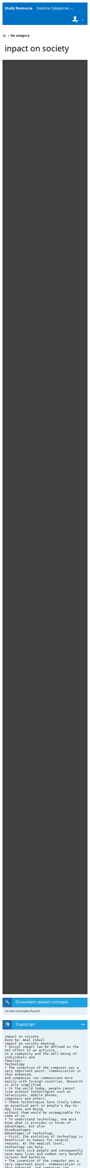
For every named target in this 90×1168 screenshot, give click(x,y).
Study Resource (18, 8)
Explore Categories (53, 8)
